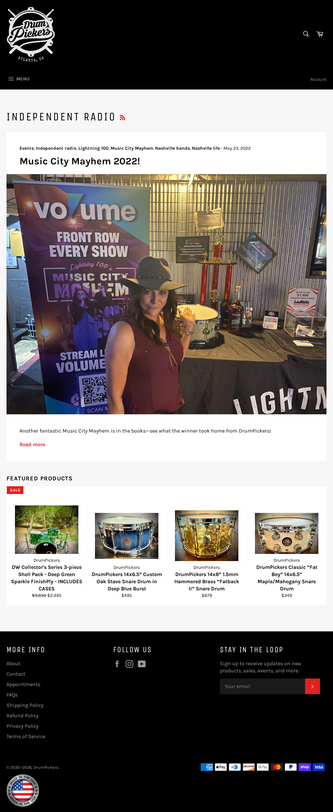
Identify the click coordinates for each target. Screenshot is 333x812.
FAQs (12, 695)
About (13, 663)
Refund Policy (22, 715)
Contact (16, 674)
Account (318, 79)
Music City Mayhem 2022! (80, 161)
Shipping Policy (25, 705)
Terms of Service (26, 736)
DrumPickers (46, 767)
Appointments (23, 684)
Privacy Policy (22, 726)
